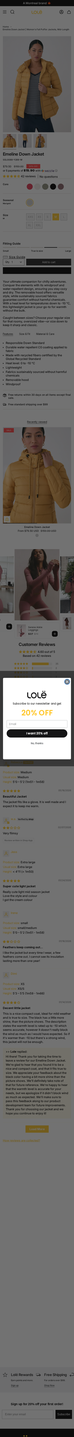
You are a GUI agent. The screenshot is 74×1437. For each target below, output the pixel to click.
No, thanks (37, 743)
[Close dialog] (67, 681)
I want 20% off (37, 733)
